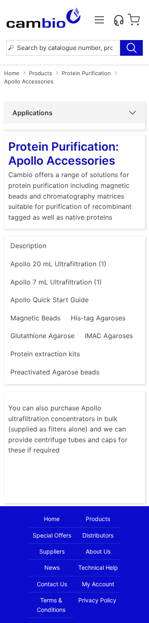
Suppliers (52, 551)
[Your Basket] (133, 20)
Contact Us (52, 583)
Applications (32, 113)
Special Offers (52, 535)
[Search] (131, 48)
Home (11, 73)
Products (40, 73)
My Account (98, 583)
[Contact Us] (119, 20)
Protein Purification (86, 73)
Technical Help (98, 567)
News (52, 567)
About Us (98, 551)
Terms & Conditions (51, 605)
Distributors (97, 535)
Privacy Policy (97, 600)
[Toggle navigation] (99, 20)
